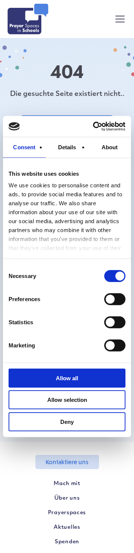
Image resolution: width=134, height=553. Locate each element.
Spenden (67, 542)
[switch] (114, 299)
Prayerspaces (67, 513)
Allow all (67, 378)
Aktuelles (67, 527)
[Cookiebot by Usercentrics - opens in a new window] (94, 126)
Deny (67, 421)
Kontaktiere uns (67, 462)
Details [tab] (67, 147)
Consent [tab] (24, 147)
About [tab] (110, 147)
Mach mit (67, 484)
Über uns (67, 498)
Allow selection (67, 400)
